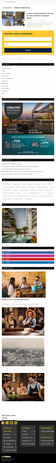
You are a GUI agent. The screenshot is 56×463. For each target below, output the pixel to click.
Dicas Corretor (5, 75)
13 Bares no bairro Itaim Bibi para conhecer (12, 164)
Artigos (3, 70)
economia (32, 187)
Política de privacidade (28, 443)
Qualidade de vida (8, 196)
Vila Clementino (7, 199)
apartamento (16, 184)
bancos (38, 184)
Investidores (25, 434)
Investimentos (5, 86)
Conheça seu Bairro (6, 73)
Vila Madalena (18, 199)
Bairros (30, 184)
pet (44, 193)
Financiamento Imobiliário (7, 78)
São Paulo (34, 196)
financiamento (7, 190)
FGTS (51, 187)
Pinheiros (50, 193)
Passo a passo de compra (47, 440)
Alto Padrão (6, 184)
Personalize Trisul (26, 440)
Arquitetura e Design (6, 68)
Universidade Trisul (27, 437)
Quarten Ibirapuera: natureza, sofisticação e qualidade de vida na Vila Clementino (20, 166)
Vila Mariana (28, 199)
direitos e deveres (22, 187)
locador (40, 190)
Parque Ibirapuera (35, 193)
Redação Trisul (32, 20)
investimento (24, 190)
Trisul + (3, 93)
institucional (4, 83)
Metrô (18, 193)
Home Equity (5, 80)
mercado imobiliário (8, 193)
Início (4, 1)
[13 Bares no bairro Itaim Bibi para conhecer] (24, 285)
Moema (25, 193)
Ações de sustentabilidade (47, 431)
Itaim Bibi (33, 190)
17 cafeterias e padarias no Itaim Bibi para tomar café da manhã (16, 169)
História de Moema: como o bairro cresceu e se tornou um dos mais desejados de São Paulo (22, 171)
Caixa (44, 184)
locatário (48, 190)
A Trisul (24, 431)
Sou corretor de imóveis (22, 196)
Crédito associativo (46, 443)
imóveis (16, 190)
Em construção (9, 447)
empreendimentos (42, 187)
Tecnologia (4, 91)
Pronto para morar (10, 450)
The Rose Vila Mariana (46, 196)
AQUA (24, 184)
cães (49, 184)
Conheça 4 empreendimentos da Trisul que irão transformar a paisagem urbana (39, 15)
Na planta (8, 443)
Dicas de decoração (8, 187)
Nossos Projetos (5, 88)
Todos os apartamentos (7, 436)
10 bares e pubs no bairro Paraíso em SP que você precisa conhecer (17, 174)
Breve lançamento (10, 440)
